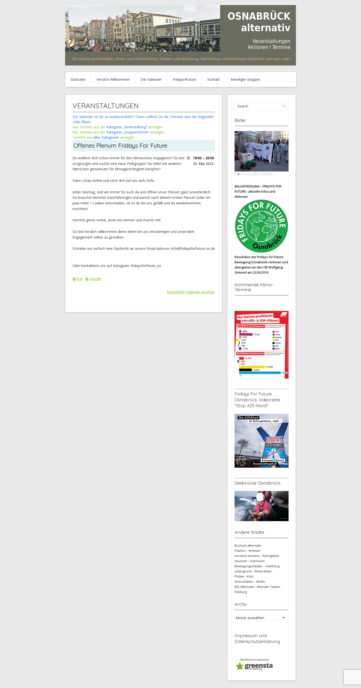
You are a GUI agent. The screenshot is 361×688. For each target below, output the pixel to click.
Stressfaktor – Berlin (250, 581)
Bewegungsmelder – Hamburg (257, 566)
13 (271, 174)
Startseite (77, 79)
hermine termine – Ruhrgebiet (257, 556)
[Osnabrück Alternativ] (180, 64)
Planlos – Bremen (248, 550)
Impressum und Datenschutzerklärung (257, 638)
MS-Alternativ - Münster (252, 586)
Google (95, 278)
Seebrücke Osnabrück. (258, 483)
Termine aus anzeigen (103, 137)
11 (265, 174)
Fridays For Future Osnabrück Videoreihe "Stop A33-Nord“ (257, 400)
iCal (80, 278)
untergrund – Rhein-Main (253, 571)
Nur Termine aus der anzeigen (117, 127)
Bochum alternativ (248, 545)
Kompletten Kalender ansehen (191, 292)
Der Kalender (151, 79)
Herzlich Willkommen (113, 79)
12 (268, 174)
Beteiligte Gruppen (245, 79)
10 (262, 174)
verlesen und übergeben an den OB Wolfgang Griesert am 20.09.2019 (261, 267)
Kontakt (213, 79)
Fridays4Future (184, 79)
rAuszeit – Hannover (250, 561)
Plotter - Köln (244, 576)
